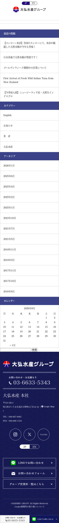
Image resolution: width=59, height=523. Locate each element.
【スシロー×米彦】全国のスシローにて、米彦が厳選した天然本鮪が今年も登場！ (29, 45)
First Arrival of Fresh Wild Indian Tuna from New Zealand (28, 80)
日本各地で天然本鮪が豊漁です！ (20, 57)
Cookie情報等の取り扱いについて (30, 507)
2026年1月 (9, 165)
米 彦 (6, 136)
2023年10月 (9, 218)
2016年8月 (9, 291)
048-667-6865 (15, 417)
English (7, 115)
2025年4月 (9, 186)
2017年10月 (9, 281)
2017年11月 (9, 270)
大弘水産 (8, 147)
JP (26, 3)
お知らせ (8, 125)
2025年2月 (9, 197)
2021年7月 (9, 228)
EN (33, 3)
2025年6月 (9, 176)
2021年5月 (9, 239)
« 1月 (12, 345)
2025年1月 (9, 207)
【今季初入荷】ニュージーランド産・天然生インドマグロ (28, 94)
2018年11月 (9, 249)
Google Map (48, 406)
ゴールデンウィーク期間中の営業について (24, 68)
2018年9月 (9, 260)
